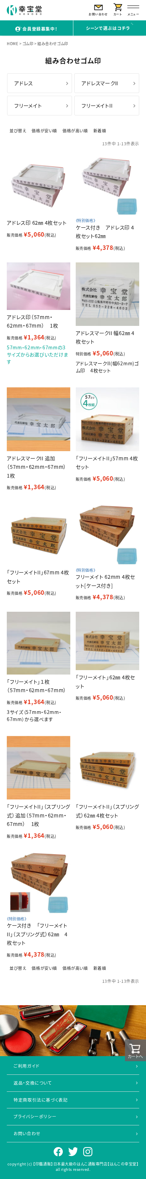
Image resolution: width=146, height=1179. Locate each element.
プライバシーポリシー (35, 1116)
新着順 (99, 130)
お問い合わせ (27, 1133)
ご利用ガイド (26, 1066)
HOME (12, 43)
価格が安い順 (44, 130)
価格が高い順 (75, 130)
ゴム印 (28, 43)
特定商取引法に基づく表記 (41, 1100)
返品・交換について (33, 1083)
